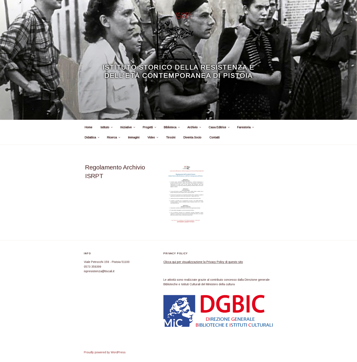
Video (151, 137)
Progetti (148, 127)
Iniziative (126, 127)
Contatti (214, 137)
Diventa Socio (192, 137)
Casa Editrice (217, 127)
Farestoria (244, 127)
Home (88, 127)
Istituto (104, 127)
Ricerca (112, 137)
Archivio (192, 127)
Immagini (133, 137)
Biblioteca (170, 127)
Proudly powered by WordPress (105, 352)
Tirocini (170, 137)
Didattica (90, 137)
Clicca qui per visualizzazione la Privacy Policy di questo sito (203, 262)
